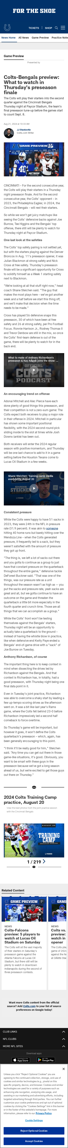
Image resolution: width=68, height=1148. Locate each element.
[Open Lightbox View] (34, 846)
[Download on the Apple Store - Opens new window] (21, 1060)
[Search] (56, 27)
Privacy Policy (44, 1113)
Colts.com (29, 1006)
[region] (34, 1106)
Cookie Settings (34, 1120)
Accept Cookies (34, 1141)
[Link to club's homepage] (7, 26)
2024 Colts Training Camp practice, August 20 (30, 799)
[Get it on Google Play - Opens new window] (46, 1061)
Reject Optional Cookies (34, 1130)
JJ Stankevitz (24, 129)
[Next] (44, 861)
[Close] (64, 1069)
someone (52, 528)
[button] (34, 370)
